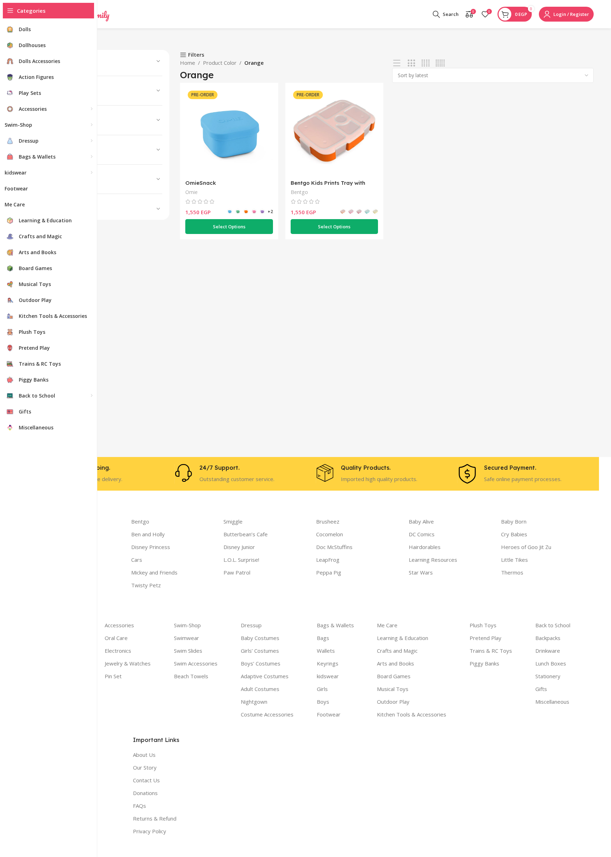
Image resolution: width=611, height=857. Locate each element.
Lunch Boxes (550, 663)
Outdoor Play (393, 701)
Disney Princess (150, 546)
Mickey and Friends (154, 572)
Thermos (512, 572)
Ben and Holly (148, 534)
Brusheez (327, 521)
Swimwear (186, 637)
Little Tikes (514, 559)
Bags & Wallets (335, 625)
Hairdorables (425, 546)
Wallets (326, 650)
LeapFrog (327, 559)
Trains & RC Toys (491, 650)
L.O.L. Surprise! (241, 559)
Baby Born (513, 521)
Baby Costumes (260, 637)
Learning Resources (433, 559)
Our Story (145, 767)
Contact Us (146, 780)
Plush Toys (483, 625)
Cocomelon (329, 534)
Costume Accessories (267, 714)
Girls (322, 688)
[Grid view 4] (425, 63)
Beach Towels (191, 676)
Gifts (541, 688)
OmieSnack (200, 182)
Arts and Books (395, 663)
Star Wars (421, 572)
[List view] (397, 63)
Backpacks (547, 637)
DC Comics (422, 534)
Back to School (552, 625)
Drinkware (547, 650)
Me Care (387, 625)
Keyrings (327, 663)
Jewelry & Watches (128, 663)
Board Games (394, 676)
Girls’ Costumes (260, 650)
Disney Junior (239, 546)
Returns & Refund (154, 818)
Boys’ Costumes (260, 663)
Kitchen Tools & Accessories (411, 714)
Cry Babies (514, 534)
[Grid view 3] (411, 63)
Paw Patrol (236, 572)
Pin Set (113, 676)
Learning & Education (402, 637)
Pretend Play (485, 637)
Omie (191, 192)
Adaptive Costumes (265, 676)
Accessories (119, 625)
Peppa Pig (328, 572)
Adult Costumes (260, 688)
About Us (144, 754)
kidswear (328, 676)
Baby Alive (421, 521)
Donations (145, 792)
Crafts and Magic (397, 650)
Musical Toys (392, 688)
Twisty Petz (146, 585)
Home (187, 62)
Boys (323, 701)
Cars (136, 559)
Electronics (118, 650)
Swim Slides (188, 650)
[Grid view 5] (440, 63)
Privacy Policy (149, 831)
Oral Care (116, 637)
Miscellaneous (552, 701)
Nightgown (254, 701)
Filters (196, 55)
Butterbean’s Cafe (245, 534)
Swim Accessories (195, 663)
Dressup (251, 625)
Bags (323, 637)
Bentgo (299, 192)
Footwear (329, 714)
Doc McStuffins (334, 546)
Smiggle (233, 521)
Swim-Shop (187, 625)
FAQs (139, 805)
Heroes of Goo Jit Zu (526, 546)
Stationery (547, 676)
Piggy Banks (484, 663)
